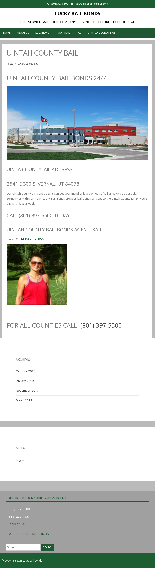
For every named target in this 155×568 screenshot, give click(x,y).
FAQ (79, 32)
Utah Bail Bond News (102, 32)
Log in (20, 460)
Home (7, 32)
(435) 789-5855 (32, 239)
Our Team (64, 32)
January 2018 (25, 381)
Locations (42, 32)
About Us (23, 32)
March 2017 (24, 400)
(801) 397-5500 (101, 325)
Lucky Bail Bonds (78, 13)
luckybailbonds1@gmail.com (91, 3)
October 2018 (26, 371)
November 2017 (27, 390)
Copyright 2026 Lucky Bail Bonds (23, 560)
